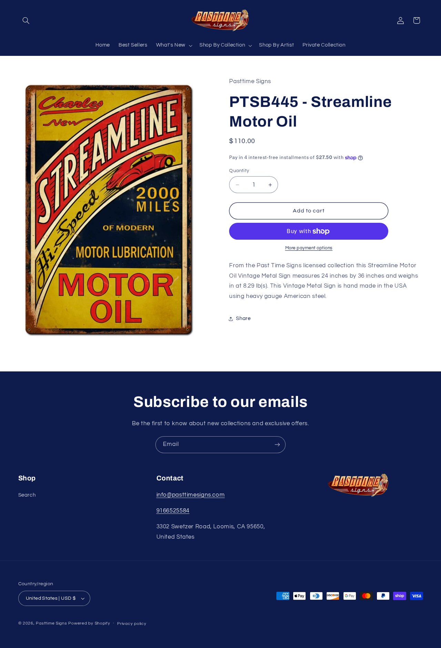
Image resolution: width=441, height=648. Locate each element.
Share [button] (243, 318)
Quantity (239, 170)
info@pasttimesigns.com (190, 495)
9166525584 (172, 511)
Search (27, 495)
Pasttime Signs (51, 623)
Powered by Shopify (89, 623)
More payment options (309, 248)
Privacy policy (131, 624)
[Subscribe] (277, 444)
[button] (26, 20)
